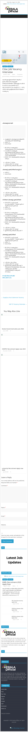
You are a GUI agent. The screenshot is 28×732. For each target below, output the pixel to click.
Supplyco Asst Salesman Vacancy (12, 297)
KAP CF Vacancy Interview (18, 304)
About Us (3, 708)
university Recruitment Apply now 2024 (12, 469)
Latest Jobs (10, 66)
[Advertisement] (14, 35)
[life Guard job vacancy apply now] (6, 600)
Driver (2, 699)
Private (3, 701)
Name (3, 507)
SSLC (2, 691)
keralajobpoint (13, 76)
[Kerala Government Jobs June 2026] (14, 315)
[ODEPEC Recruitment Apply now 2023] (14, 335)
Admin (13, 74)
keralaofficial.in (19, 76)
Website (3, 525)
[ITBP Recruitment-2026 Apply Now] (6, 608)
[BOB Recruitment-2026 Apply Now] (6, 615)
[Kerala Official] (2, 16)
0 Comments (19, 74)
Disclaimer (4, 706)
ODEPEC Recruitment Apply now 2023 (14, 349)
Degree (4, 66)
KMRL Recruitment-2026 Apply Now (16, 4)
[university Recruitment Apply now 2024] (14, 355)
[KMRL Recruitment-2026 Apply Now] (13, 576)
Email (3, 516)
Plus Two (3, 694)
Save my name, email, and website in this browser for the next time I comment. (12, 536)
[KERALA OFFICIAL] (11, 630)
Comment (4, 485)
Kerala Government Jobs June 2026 (13, 329)
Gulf (2, 703)
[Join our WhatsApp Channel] (18, 728)
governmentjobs (5, 76)
